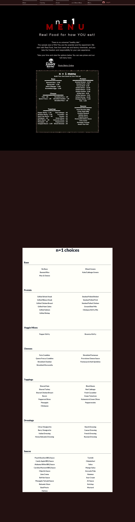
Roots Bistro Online (66, 65)
